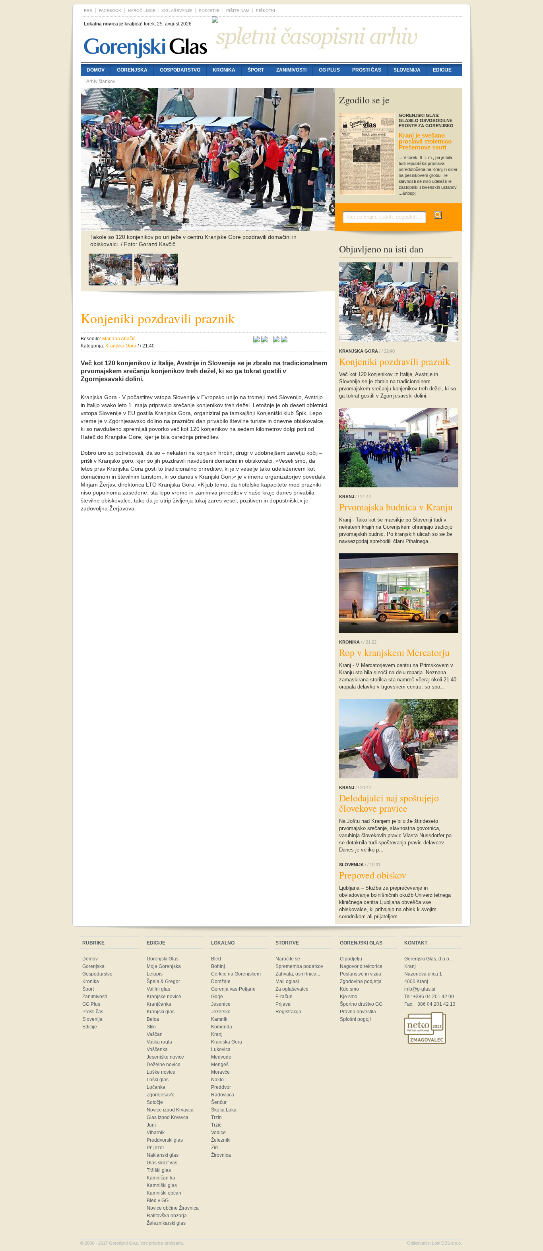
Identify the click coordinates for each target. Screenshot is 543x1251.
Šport (256, 70)
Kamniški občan (164, 1193)
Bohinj (218, 966)
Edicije (442, 70)
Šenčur (219, 1102)
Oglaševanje (177, 10)
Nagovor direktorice (361, 966)
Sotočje (155, 1102)
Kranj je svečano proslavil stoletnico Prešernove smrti (425, 141)
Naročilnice (141, 10)
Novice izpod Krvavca (170, 1110)
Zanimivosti (291, 70)
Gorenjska (132, 70)
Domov (96, 70)
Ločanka (156, 1087)
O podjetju (351, 959)
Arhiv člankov (100, 81)
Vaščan (155, 1034)
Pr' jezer (155, 1147)
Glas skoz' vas (162, 1163)
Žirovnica (221, 1155)
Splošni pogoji (355, 1019)
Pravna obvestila (358, 1011)
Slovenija (407, 70)
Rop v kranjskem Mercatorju (394, 652)
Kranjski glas (161, 1011)
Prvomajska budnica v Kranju (396, 506)
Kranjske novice (164, 996)
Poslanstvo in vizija (360, 974)
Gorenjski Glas (162, 959)
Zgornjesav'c (160, 1095)
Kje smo (348, 996)
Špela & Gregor (163, 981)
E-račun (284, 996)
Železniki (221, 1140)
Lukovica (221, 1049)
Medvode (221, 1057)
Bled (216, 959)
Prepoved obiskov (372, 875)
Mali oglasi (287, 981)
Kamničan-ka (161, 1178)
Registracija (288, 1011)
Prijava (283, 1004)
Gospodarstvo (180, 70)
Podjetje (209, 10)
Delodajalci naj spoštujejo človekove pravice (389, 803)
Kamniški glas (162, 1185)
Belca (153, 1019)
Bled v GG (158, 1200)
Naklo (217, 1079)
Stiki (151, 1027)
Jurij (151, 1125)
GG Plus (329, 70)
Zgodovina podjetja (361, 981)
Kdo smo (349, 989)
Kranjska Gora (226, 1042)
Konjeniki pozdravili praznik (394, 361)
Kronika (224, 70)
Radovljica (222, 1095)
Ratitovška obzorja (167, 1215)
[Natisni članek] (284, 340)
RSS (88, 10)
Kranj (217, 1034)
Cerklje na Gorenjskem (236, 974)
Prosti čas (366, 70)
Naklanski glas (162, 1155)
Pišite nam (237, 10)
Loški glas (158, 1079)
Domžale (221, 981)
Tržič (216, 1125)
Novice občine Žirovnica (173, 1208)
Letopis (155, 974)
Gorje (217, 996)
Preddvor (221, 1087)
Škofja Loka (224, 1110)
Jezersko (221, 1011)
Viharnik (156, 1132)
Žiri (214, 1147)
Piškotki (265, 10)
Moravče (220, 1072)
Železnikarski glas (166, 1223)
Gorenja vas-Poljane (233, 989)
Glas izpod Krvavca (167, 1117)
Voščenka (157, 1049)
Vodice (218, 1132)
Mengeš (220, 1064)
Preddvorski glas (165, 1140)
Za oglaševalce (291, 989)
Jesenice (221, 1004)
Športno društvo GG (361, 1004)
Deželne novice (163, 1064)
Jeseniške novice (165, 1057)
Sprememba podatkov (299, 966)
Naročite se (287, 959)
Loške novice (161, 1072)
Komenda (221, 1027)
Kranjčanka (159, 1004)
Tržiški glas (159, 1170)
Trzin (216, 1117)
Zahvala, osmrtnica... (297, 974)
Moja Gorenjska (164, 966)
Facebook (110, 10)
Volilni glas (158, 989)
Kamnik (219, 1019)
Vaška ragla (159, 1042)
